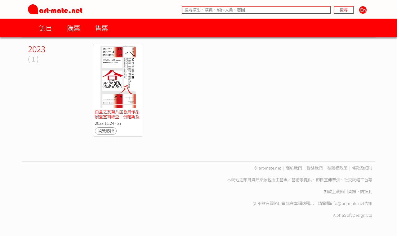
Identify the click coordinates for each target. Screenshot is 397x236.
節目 (45, 28)
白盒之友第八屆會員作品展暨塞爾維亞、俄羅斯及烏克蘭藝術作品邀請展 (117, 117)
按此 (368, 191)
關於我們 (294, 168)
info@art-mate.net (347, 203)
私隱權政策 (337, 168)
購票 (73, 28)
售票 (101, 28)
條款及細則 (362, 168)
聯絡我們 (314, 168)
